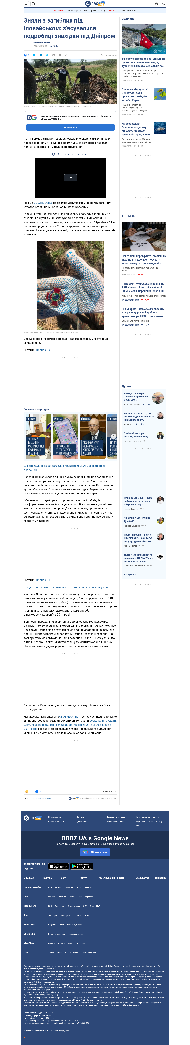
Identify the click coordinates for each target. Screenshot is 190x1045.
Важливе (128, 18)
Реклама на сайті (56, 822)
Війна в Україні (73, 10)
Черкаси (89, 887)
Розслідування (106, 877)
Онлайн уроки (74, 906)
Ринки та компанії (56, 934)
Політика (47, 877)
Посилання (43, 350)
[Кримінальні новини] (74, 799)
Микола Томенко (131, 509)
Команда (81, 817)
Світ (63, 877)
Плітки (60, 953)
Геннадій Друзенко (132, 526)
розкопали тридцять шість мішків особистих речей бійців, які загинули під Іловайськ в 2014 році (70, 724)
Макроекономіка (75, 934)
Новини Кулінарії (74, 925)
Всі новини (160, 877)
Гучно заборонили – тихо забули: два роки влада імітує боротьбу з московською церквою (138, 501)
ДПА (85, 906)
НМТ (98, 906)
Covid (83, 943)
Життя (83, 877)
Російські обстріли (129, 10)
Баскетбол (62, 897)
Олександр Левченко (132, 441)
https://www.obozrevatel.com (121, 966)
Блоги (120, 877)
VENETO (112, 10)
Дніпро (79, 887)
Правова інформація (115, 817)
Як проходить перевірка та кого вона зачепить (140, 269)
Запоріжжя (68, 887)
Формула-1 (90, 897)
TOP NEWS (129, 216)
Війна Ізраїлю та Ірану (94, 10)
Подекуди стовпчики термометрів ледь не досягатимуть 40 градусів (134, 108)
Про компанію (54, 817)
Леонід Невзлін (130, 546)
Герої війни (58, 10)
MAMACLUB (73, 943)
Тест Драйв (53, 915)
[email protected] (58, 1023)
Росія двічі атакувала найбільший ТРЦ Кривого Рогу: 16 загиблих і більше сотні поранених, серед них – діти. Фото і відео (143, 287)
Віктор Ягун (129, 425)
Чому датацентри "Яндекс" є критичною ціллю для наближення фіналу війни (136, 397)
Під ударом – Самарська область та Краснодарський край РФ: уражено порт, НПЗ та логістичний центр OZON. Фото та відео (143, 312)
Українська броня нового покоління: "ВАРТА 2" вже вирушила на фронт (138, 558)
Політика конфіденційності (148, 817)
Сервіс (87, 915)
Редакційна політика (42, 798)
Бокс (80, 897)
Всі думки (129, 574)
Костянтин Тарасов (132, 405)
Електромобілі (67, 915)
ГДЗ (50, 906)
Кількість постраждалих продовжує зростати (144, 296)
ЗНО (92, 906)
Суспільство (142, 877)
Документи (82, 822)
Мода (75, 953)
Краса (68, 953)
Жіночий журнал (88, 953)
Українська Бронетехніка (134, 566)
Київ (50, 887)
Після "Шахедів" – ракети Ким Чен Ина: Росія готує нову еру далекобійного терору (138, 538)
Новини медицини (56, 943)
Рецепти (52, 925)
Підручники (59, 906)
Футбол (51, 897)
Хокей (72, 897)
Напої (61, 925)
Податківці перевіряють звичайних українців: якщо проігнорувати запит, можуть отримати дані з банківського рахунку (144, 259)
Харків (58, 887)
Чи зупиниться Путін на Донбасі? (137, 520)
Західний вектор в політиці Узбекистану (136, 435)
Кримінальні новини (41, 43)
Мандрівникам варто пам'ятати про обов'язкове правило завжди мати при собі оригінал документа (143, 73)
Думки (126, 386)
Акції (79, 915)
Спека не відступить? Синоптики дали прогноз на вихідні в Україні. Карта (135, 95)
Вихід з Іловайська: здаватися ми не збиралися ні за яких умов (66, 587)
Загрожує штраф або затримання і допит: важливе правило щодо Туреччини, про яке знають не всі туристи (143, 62)
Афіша (51, 953)
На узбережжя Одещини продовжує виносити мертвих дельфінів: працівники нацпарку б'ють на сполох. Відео (136, 129)
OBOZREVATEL (43, 202)
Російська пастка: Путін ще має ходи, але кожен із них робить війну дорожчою (139, 417)
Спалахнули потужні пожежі (135, 321)
